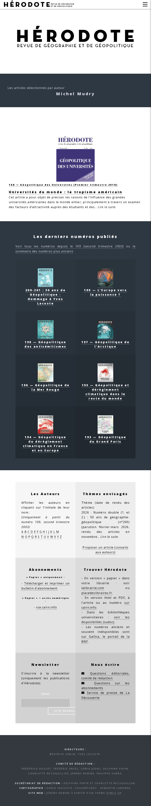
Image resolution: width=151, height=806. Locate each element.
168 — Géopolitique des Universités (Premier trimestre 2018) (63, 184)
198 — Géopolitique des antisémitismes (45, 344)
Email (45, 693)
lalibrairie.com (92, 588)
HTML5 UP (114, 793)
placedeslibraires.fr (96, 593)
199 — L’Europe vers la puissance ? (105, 292)
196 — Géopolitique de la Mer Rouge (45, 387)
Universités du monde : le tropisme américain (65, 192)
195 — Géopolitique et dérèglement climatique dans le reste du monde (105, 391)
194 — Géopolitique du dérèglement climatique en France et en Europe (45, 443)
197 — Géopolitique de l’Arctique (105, 344)
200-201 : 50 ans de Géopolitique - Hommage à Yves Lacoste (45, 296)
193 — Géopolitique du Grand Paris (105, 439)
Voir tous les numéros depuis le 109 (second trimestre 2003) (69, 246)
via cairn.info (46, 607)
